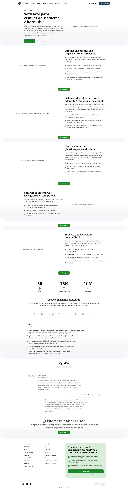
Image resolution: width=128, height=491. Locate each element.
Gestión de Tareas (28, 466)
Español (102, 484)
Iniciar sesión (93, 3)
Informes (26, 455)
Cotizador (65, 3)
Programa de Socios (50, 455)
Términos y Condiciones (51, 461)
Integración (27, 461)
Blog (46, 446)
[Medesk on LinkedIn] (30, 484)
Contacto (47, 458)
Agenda (26, 449)
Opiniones (48, 452)
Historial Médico (28, 452)
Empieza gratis (104, 3)
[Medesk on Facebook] (23, 484)
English (96, 484)
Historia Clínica (28, 458)
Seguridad (26, 463)
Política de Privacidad (50, 463)
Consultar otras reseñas (64, 367)
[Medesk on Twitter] (27, 484)
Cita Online (27, 446)
